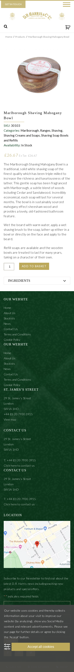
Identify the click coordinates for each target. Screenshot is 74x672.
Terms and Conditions (17, 334)
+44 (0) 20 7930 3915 (18, 414)
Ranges (45, 130)
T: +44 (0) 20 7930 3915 (20, 460)
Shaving (57, 130)
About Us (9, 313)
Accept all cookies (41, 646)
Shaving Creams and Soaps (22, 135)
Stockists (9, 318)
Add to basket (34, 266)
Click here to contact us (19, 465)
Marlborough (30, 130)
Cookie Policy (12, 339)
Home (7, 307)
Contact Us (11, 329)
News (7, 323)
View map (10, 419)
